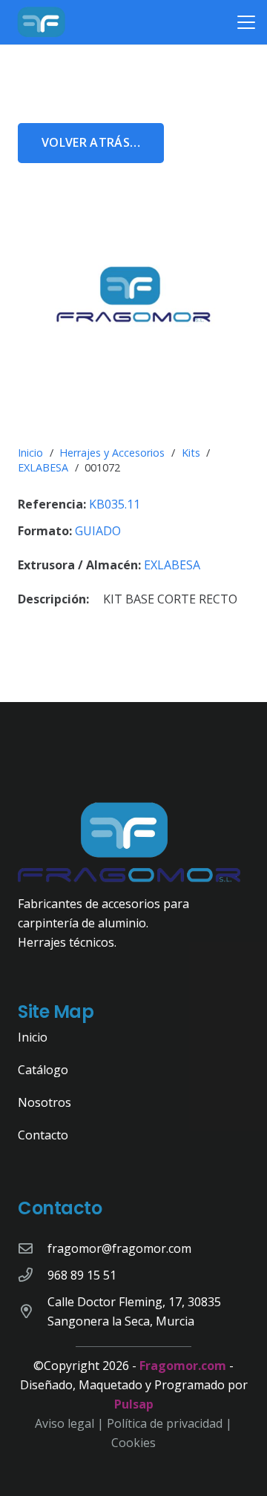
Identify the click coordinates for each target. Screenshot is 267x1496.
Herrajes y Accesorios (112, 453)
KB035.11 (114, 504)
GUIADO (98, 531)
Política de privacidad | (169, 1423)
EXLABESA (43, 467)
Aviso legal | (71, 1423)
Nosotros (44, 1102)
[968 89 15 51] (32, 1275)
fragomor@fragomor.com (119, 1248)
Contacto (43, 1135)
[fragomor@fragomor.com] (32, 1248)
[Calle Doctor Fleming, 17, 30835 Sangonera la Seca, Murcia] (32, 1311)
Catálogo (43, 1070)
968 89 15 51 (81, 1275)
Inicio (30, 453)
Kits (191, 453)
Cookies (133, 1442)
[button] (246, 22)
